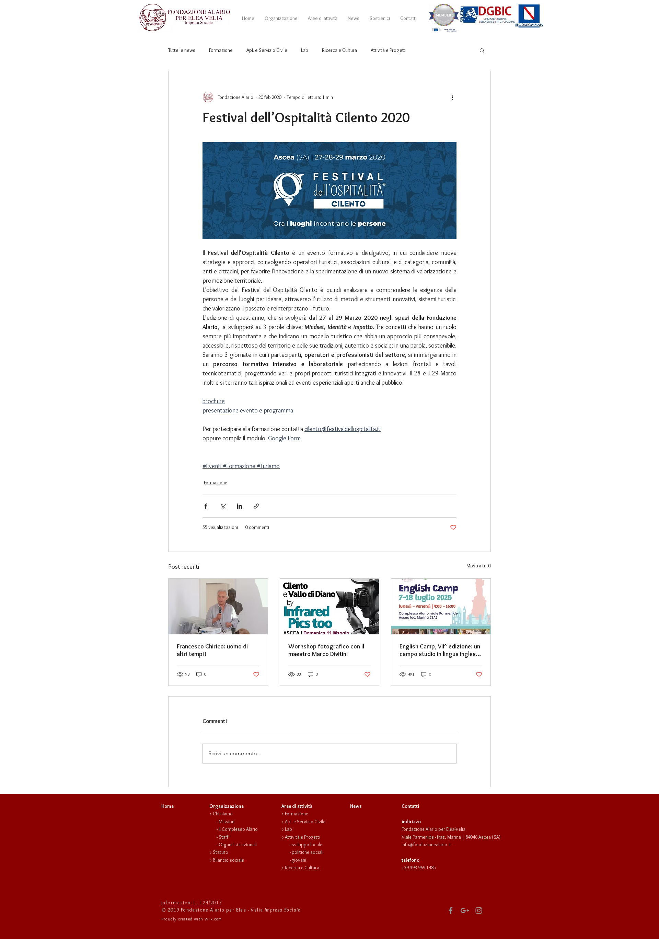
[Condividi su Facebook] (206, 506)
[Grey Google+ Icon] (464, 910)
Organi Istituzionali (238, 844)
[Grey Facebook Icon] (450, 910)
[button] (281, 18)
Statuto (220, 852)
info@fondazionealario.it (426, 844)
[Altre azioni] (452, 97)
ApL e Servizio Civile (266, 50)
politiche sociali (307, 852)
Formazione (221, 50)
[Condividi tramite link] (256, 506)
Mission (226, 821)
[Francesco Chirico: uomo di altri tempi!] (218, 606)
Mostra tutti (478, 566)
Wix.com (213, 918)
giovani (299, 860)
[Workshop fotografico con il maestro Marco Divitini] (329, 606)
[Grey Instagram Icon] (478, 910)
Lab (304, 50)
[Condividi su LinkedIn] (239, 506)
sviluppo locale (307, 844)
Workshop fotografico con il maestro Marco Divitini (326, 650)
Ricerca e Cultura (339, 50)
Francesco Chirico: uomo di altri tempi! (212, 650)
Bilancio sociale (228, 860)
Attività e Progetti (388, 50)
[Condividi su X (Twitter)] (222, 506)
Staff (223, 837)
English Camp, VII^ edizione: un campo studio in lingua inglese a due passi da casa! (440, 650)
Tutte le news (181, 50)
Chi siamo (223, 814)
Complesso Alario (240, 829)
